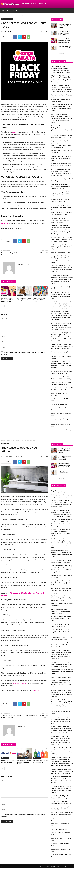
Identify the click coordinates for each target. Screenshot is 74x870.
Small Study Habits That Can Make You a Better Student (64, 25)
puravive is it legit (56, 218)
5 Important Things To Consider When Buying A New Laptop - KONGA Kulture (62, 277)
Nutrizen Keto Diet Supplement (60, 205)
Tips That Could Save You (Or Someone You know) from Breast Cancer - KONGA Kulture (60, 116)
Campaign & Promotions (28, 4)
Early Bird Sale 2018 (61, 404)
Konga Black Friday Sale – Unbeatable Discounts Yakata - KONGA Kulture (60, 68)
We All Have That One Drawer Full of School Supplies (39, 300)
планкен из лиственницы (59, 184)
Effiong (53, 287)
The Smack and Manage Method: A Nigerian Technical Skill (64, 33)
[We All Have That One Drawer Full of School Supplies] (40, 291)
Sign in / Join (4, 10)
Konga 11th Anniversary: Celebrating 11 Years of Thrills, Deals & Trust (62, 247)
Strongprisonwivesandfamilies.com (61, 104)
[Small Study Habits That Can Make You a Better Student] (54, 25)
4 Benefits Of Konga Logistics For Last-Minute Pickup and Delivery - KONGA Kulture (61, 228)
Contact (52, 866)
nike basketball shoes (57, 388)
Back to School (5, 295)
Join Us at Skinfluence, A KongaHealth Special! (61, 120)
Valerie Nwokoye (10, 31)
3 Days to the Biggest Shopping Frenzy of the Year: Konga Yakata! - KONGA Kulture (61, 87)
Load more (61, 53)
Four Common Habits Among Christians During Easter (61, 296)
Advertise (40, 866)
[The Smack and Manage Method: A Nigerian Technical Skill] (54, 33)
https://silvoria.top (56, 199)
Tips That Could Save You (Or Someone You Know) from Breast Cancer (60, 109)
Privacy (66, 866)
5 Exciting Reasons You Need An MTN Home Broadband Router (61, 281)
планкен (53, 192)
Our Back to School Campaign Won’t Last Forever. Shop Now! (7, 300)
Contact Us (13, 10)
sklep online (54, 164)
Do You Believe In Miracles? (63, 252)
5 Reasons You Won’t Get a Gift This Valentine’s (61, 356)
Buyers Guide (42, 4)
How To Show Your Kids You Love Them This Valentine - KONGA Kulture (60, 171)
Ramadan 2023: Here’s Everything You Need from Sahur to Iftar (61, 318)
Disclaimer (59, 866)
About (47, 866)
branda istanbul (55, 212)
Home (3, 16)
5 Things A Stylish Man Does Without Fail (61, 207)
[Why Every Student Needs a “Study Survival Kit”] (24, 291)
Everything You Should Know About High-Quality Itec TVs (61, 158)
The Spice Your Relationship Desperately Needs (61, 130)
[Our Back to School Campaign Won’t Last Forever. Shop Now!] (8, 291)
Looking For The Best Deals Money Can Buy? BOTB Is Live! (61, 194)
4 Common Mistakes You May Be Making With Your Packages (61, 232)
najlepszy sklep (55, 156)
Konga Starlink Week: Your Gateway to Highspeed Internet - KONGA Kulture (61, 143)
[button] (70, 4)
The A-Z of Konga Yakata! (59, 241)
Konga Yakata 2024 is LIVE (39, 253)
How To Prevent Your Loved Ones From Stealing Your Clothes (60, 220)
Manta (53, 150)
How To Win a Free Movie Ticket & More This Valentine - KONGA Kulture (61, 325)
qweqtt (53, 179)
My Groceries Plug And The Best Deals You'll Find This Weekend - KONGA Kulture (60, 313)
